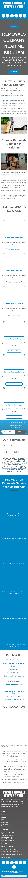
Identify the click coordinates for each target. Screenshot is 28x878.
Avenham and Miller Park (14, 684)
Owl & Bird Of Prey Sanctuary (14, 699)
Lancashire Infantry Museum (14, 676)
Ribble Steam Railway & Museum (14, 663)
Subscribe (20, 431)
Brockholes (14, 669)
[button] (14, 22)
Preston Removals (9, 100)
